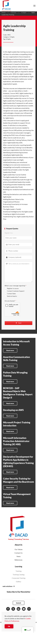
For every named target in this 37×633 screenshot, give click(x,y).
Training (18, 571)
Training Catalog (18, 574)
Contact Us (18, 553)
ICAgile (12, 37)
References (18, 560)
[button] (34, 6)
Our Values (19, 549)
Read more (10, 350)
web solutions (7, 586)
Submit (18, 603)
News (19, 556)
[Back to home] (6, 5)
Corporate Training (18, 578)
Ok (9, 626)
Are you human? (10, 301)
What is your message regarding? (16, 286)
